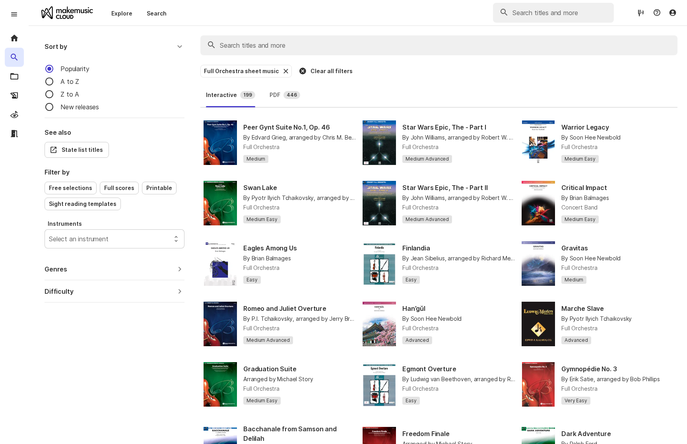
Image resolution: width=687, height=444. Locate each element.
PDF (283, 94)
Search (157, 13)
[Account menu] (673, 13)
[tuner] (641, 12)
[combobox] (50, 239)
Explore (121, 13)
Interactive (229, 94)
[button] (114, 46)
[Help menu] (657, 13)
